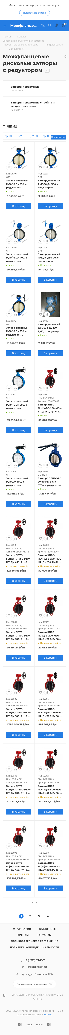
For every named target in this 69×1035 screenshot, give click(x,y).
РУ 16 (21, 136)
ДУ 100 (9, 136)
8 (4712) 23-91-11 (35, 960)
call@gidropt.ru (37, 966)
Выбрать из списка (34, 12)
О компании (22, 928)
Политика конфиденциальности (34, 947)
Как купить (47, 928)
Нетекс (48, 1014)
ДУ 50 (34, 136)
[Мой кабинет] (56, 25)
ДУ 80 (46, 136)
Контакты (44, 935)
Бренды (23, 935)
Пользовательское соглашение (34, 941)
